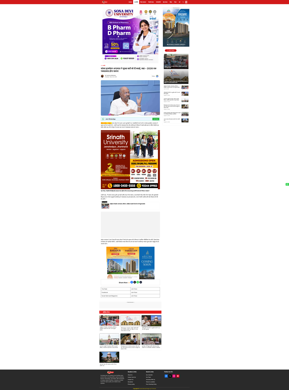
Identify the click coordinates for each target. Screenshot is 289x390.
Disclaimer (130, 381)
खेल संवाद (165, 2)
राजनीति (136, 2)
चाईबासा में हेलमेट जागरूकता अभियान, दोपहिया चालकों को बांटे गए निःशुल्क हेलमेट (127, 204)
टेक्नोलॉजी (158, 2)
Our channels (149, 374)
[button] (183, 2)
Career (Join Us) (132, 377)
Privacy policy (131, 384)
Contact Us (130, 379)
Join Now (134, 289)
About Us (130, 374)
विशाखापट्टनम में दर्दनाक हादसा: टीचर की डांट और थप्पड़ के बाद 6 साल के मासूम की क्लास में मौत (130, 347)
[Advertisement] (130, 221)
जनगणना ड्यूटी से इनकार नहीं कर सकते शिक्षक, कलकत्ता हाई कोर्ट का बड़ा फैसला (109, 346)
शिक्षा (171, 2)
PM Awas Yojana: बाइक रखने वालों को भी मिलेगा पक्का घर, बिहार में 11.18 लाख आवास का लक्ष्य (129, 329)
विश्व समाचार (143, 2)
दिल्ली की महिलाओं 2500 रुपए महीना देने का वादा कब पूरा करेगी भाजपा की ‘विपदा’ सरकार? (127, 191)
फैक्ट (175, 2)
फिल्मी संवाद (151, 2)
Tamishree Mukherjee (111, 75)
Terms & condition (150, 381)
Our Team (148, 377)
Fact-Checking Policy (151, 384)
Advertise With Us (150, 379)
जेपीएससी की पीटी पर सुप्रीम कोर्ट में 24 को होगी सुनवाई (151, 328)
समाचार (130, 2)
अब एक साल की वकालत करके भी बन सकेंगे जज (108, 364)
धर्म (179, 2)
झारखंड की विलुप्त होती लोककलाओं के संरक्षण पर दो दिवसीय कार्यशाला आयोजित (151, 346)
